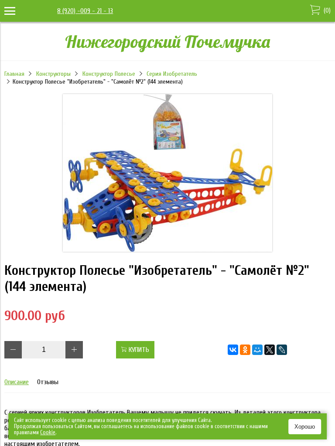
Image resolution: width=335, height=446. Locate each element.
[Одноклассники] (245, 350)
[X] (269, 350)
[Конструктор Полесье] (167, 249)
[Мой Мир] (257, 350)
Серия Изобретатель (172, 74)
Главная (14, 74)
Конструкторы (53, 74)
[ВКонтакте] (233, 350)
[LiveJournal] (282, 350)
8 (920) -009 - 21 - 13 (85, 11)
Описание (16, 382)
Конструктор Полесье (108, 74)
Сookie (47, 432)
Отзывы (47, 382)
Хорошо (304, 426)
